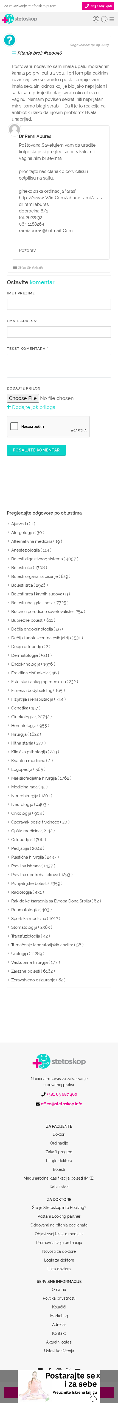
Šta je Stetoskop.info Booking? (59, 1207)
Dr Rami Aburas (35, 136)
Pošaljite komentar (36, 450)
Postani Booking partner (59, 1216)
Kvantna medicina (28, 760)
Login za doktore (59, 1260)
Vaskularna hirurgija (29, 962)
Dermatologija (24, 655)
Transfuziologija (25, 936)
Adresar (59, 1324)
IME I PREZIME (21, 293)
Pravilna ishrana (26, 866)
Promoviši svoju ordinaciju (59, 1242)
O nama (59, 1289)
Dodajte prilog (24, 388)
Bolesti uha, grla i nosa (32, 602)
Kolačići (59, 1307)
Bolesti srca (22, 585)
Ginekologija (23, 716)
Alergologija (22, 532)
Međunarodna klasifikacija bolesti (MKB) (59, 1178)
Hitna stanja (22, 743)
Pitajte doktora (59, 1160)
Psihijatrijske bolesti (29, 883)
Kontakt (59, 1333)
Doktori (59, 1134)
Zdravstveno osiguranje (33, 980)
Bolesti (59, 1169)
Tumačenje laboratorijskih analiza (42, 944)
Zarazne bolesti (25, 971)
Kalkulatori (59, 1187)
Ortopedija (21, 839)
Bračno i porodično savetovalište (42, 611)
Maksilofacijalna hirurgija (34, 778)
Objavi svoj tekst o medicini (59, 1234)
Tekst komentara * (27, 349)
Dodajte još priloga (33, 407)
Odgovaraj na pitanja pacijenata (59, 1225)
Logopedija (21, 769)
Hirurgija (19, 734)
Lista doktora (59, 1269)
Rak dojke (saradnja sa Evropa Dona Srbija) (51, 901)
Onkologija (21, 813)
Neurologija (22, 804)
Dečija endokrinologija (32, 629)
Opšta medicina (26, 830)
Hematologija (23, 725)
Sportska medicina (28, 918)
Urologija (19, 953)
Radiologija (21, 892)
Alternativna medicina (31, 541)
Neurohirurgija (24, 795)
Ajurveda (19, 523)
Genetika (19, 708)
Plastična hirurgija (27, 857)
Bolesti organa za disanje (34, 576)
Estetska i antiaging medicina (38, 681)
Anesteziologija (25, 550)
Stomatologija (24, 927)
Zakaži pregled (59, 1152)
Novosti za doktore (59, 1251)
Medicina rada (24, 787)
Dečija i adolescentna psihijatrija (41, 637)
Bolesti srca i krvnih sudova (36, 594)
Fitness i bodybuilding (31, 690)
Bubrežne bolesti (27, 620)
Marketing (59, 1316)
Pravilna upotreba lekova (34, 874)
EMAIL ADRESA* (22, 321)
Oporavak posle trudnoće (35, 822)
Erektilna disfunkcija (30, 673)
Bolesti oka (21, 567)
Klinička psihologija (29, 751)
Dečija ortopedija (27, 646)
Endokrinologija (25, 664)
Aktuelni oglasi (59, 1342)
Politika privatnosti (59, 1298)
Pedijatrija (20, 848)
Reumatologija (25, 909)
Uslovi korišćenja (59, 1351)
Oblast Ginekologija (30, 267)
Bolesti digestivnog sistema (37, 558)
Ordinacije (59, 1143)
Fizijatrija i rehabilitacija (32, 699)
